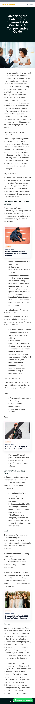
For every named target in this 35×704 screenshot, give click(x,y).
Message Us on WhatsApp (24, 700)
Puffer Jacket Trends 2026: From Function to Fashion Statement (17, 448)
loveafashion (9, 4)
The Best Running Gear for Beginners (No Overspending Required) (16, 253)
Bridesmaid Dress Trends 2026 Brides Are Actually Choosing (16, 617)
